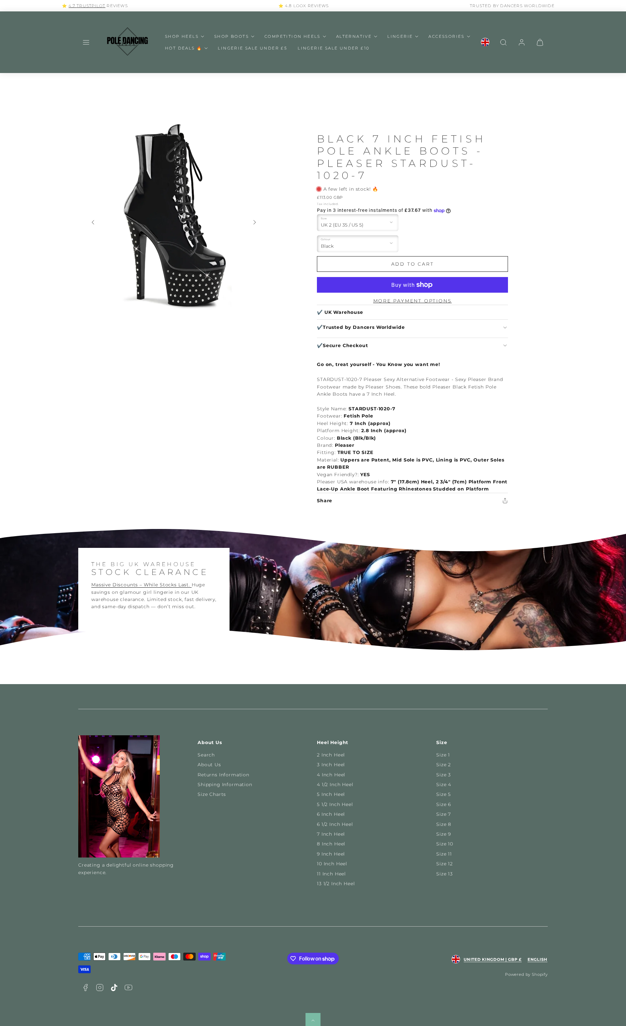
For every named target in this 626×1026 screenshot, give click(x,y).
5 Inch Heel (331, 794)
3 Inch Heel (331, 765)
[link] (485, 42)
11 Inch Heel (331, 874)
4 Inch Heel (331, 775)
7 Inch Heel (331, 834)
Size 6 (443, 804)
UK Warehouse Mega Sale (522, 5)
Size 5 (443, 794)
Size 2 (443, 765)
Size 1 (443, 755)
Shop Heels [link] (182, 36)
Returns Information (223, 775)
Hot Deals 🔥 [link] (183, 48)
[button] (86, 42)
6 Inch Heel (331, 814)
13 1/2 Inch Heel (336, 884)
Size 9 (443, 834)
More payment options (412, 301)
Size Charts (212, 794)
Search (206, 755)
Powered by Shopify (526, 974)
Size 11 (444, 854)
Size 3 (443, 775)
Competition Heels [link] (292, 36)
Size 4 (443, 784)
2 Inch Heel (331, 755)
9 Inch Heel (331, 854)
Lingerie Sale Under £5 (252, 48)
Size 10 (444, 844)
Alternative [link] (354, 36)
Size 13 (444, 874)
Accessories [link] (446, 36)
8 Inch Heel (331, 844)
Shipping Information (225, 784)
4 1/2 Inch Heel (335, 784)
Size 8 (443, 824)
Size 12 (444, 864)
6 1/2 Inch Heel (335, 824)
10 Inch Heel (332, 864)
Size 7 (443, 814)
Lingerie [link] (400, 36)
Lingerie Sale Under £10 (333, 48)
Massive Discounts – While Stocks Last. (141, 585)
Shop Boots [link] (231, 36)
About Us (209, 765)
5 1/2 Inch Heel (335, 804)
